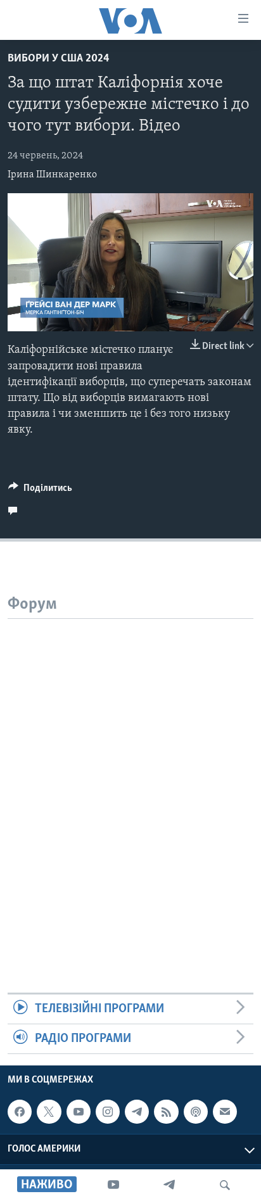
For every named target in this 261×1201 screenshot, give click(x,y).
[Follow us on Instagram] (108, 1112)
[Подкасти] (196, 1112)
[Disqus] (130, 777)
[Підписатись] (225, 1112)
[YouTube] (113, 1185)
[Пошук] (225, 1185)
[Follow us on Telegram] (137, 1112)
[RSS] (166, 1112)
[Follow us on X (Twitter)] (49, 1112)
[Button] (40, 491)
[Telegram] (169, 1185)
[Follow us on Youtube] (79, 1112)
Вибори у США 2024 (59, 59)
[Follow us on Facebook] (20, 1112)
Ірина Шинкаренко (52, 175)
